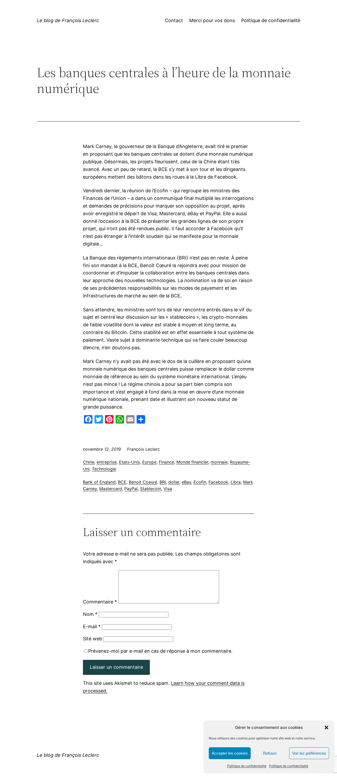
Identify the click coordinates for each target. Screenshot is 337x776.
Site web (92, 638)
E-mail (92, 626)
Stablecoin (150, 488)
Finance (166, 462)
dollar (173, 482)
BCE (122, 482)
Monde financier (192, 462)
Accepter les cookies (230, 753)
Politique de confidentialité (246, 766)
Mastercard (110, 488)
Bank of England (99, 482)
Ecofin (200, 482)
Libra (236, 482)
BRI (163, 482)
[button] (326, 727)
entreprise (107, 462)
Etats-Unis (129, 462)
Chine (88, 462)
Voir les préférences (309, 753)
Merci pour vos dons (212, 20)
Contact (174, 20)
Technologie (104, 469)
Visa (167, 488)
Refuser (270, 753)
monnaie (219, 462)
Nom (90, 614)
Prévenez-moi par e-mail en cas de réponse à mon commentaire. (160, 651)
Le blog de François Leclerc (68, 20)
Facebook (218, 482)
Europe (149, 462)
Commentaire (100, 602)
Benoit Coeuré (143, 482)
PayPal (131, 488)
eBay (186, 482)
